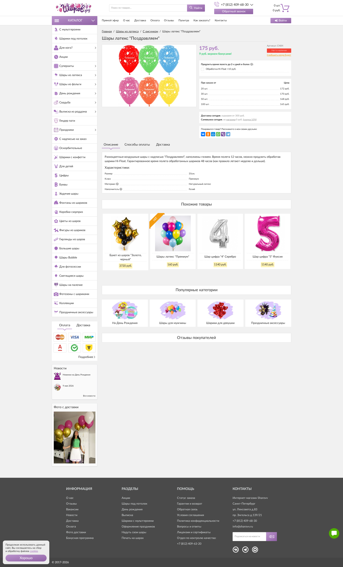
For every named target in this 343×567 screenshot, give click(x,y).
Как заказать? (201, 20)
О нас (126, 20)
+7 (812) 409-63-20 (189, 543)
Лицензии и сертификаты (194, 532)
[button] (26, 558)
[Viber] (223, 134)
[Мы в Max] (255, 550)
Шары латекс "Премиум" (172, 256)
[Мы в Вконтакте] (236, 550)
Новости (71, 515)
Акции (126, 498)
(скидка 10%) (250, 120)
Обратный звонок (233, 11)
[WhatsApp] (218, 134)
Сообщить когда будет (279, 55)
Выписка (127, 515)
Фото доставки (76, 532)
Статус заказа (186, 498)
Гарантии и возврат (189, 503)
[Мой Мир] (213, 134)
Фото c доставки (66, 407)
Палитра (183, 20)
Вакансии (72, 509)
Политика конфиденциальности (198, 520)
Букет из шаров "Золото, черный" (126, 257)
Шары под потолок (134, 503)
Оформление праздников (138, 526)
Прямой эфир (110, 20)
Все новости (89, 396)
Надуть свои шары (134, 532)
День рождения (132, 509)
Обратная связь (187, 509)
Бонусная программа (80, 538)
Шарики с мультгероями (138, 520)
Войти (283, 20)
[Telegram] (228, 134)
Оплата (64, 325)
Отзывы (169, 20)
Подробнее (85, 357)
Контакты (221, 20)
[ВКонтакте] (203, 134)
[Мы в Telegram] (245, 550)
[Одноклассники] (208, 134)
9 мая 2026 (68, 386)
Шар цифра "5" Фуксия (268, 256)
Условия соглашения (190, 515)
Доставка (83, 325)
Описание (111, 144)
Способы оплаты (137, 144)
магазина (230, 120)
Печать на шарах (133, 538)
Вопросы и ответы (189, 526)
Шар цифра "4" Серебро (220, 256)
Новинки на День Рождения (76, 375)
